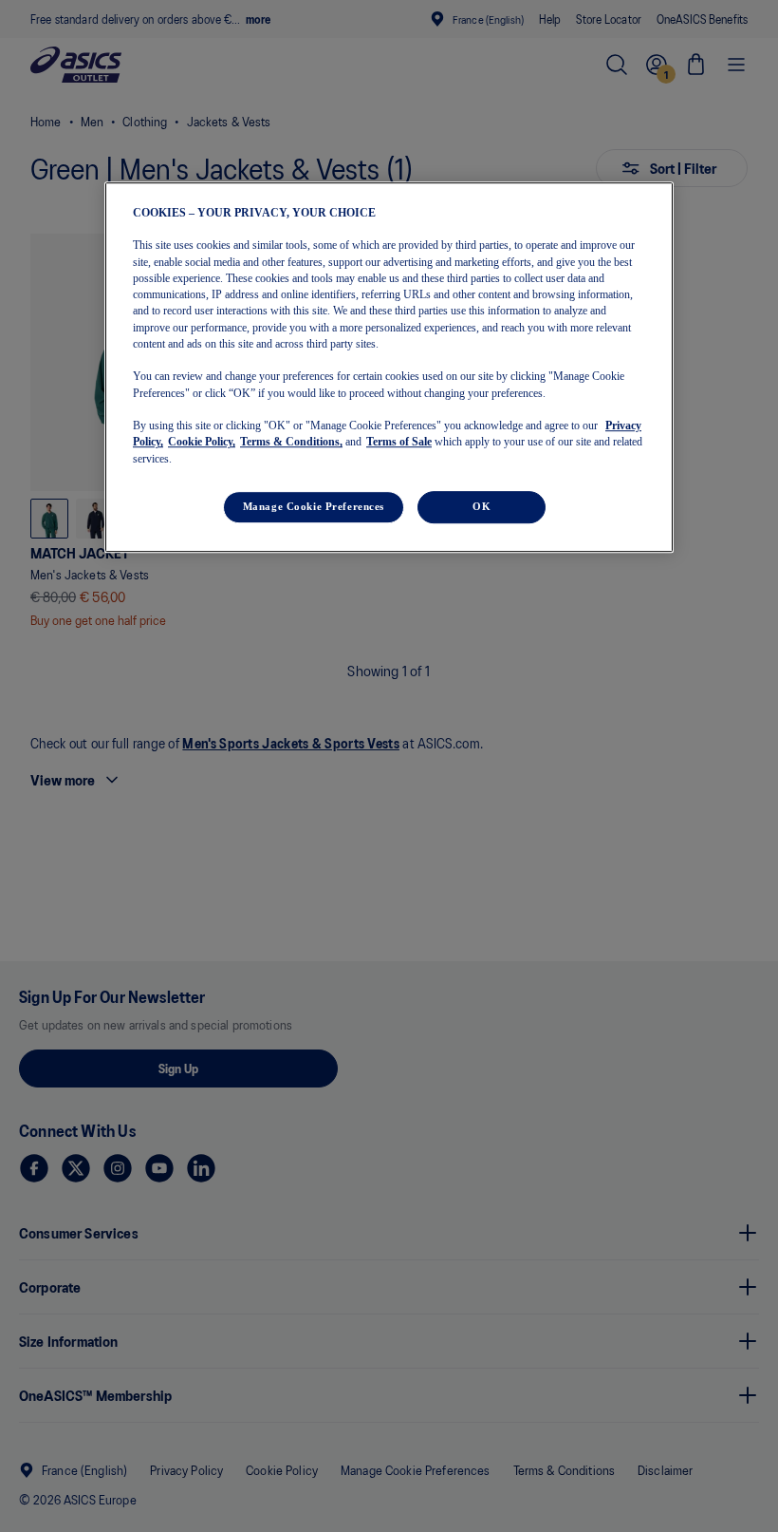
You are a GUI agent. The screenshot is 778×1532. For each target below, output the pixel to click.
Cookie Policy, (201, 442)
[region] (389, 367)
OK (481, 506)
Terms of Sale (399, 442)
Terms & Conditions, (291, 442)
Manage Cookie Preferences (313, 506)
